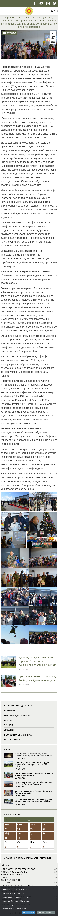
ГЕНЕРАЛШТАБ (9, 33)
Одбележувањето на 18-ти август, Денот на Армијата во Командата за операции (33, 801)
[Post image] (8, 662)
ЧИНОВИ (8, 725)
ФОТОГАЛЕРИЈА (12, 740)
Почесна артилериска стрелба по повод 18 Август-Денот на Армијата (33, 783)
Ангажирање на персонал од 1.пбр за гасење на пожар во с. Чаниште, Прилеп (33, 755)
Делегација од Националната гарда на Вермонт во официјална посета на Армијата (37, 661)
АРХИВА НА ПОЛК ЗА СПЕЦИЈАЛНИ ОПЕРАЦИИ (27, 858)
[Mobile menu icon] (1, 11)
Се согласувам (28, 912)
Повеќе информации (46, 912)
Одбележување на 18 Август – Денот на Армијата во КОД (33, 792)
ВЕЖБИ (8, 720)
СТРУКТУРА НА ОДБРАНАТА (18, 706)
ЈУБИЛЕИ (9, 730)
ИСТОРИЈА (9, 711)
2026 (29, 819)
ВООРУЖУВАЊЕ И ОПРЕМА (18, 735)
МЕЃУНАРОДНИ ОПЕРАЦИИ (17, 715)
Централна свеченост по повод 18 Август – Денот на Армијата (37, 678)
